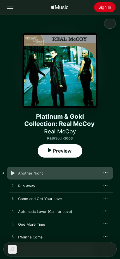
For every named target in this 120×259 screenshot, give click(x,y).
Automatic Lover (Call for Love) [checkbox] (45, 211)
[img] (59, 7)
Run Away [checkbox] (26, 186)
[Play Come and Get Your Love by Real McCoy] (12, 198)
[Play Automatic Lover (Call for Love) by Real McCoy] (12, 211)
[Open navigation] (10, 7)
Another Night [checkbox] (30, 173)
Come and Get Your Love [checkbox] (40, 198)
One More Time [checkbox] (31, 224)
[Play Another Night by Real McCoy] (12, 173)
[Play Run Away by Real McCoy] (12, 185)
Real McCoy (60, 131)
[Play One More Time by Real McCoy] (12, 224)
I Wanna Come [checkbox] (30, 237)
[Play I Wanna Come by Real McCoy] (12, 237)
